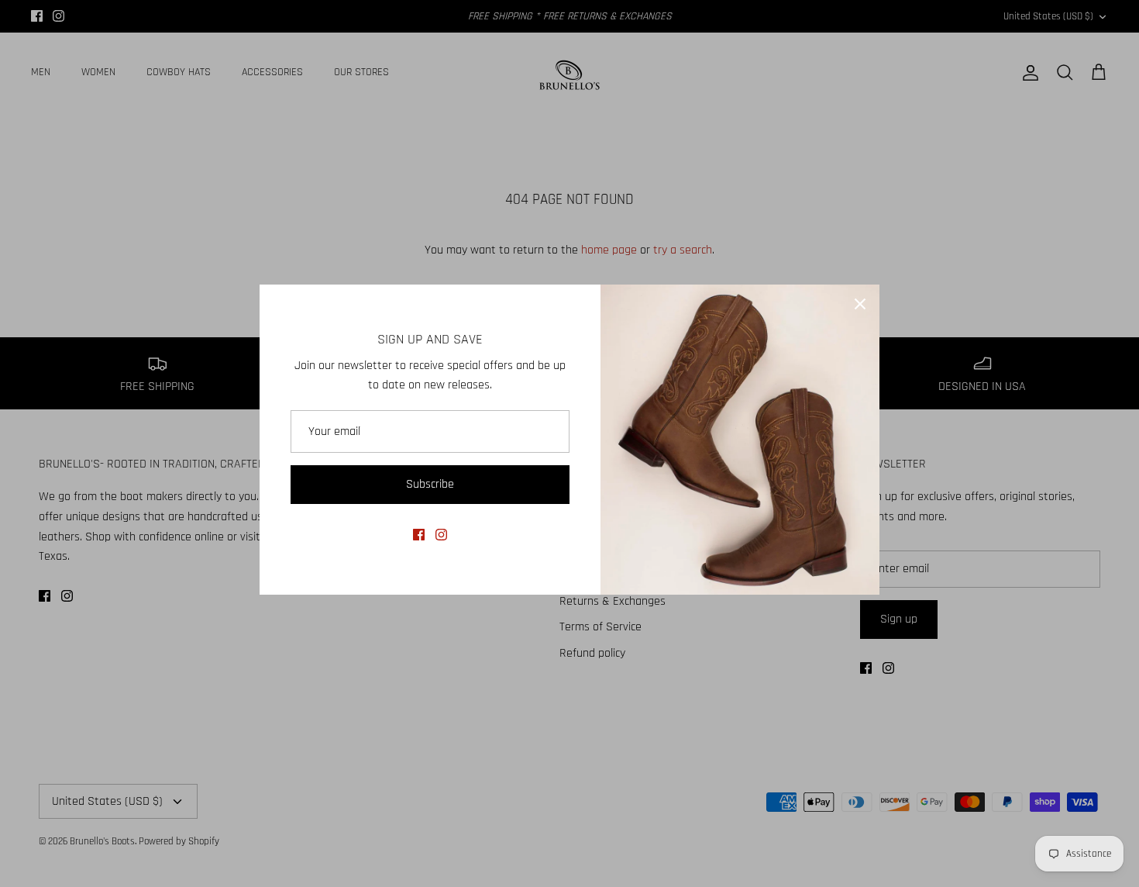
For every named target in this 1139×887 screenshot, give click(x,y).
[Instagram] (441, 534)
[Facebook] (419, 534)
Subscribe (430, 484)
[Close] (860, 304)
